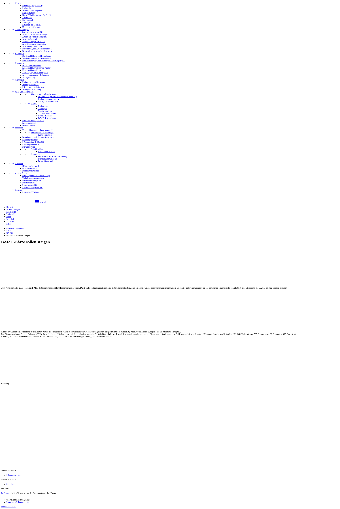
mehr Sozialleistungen (24, 92)
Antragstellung (28, 77)
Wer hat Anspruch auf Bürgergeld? (37, 58)
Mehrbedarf (27, 8)
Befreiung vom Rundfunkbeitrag (36, 175)
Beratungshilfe (28, 183)
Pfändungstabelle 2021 (31, 144)
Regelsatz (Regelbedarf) (32, 6)
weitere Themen (22, 173)
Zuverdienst (27, 17)
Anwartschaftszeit (29, 39)
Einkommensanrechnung (48, 99)
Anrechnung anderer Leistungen (35, 75)
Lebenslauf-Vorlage (30, 192)
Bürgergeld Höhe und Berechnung (36, 56)
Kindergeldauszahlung (31, 70)
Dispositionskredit (45, 161)
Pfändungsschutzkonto (47, 159)
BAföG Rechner (45, 116)
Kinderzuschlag (28, 123)
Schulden (19, 128)
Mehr (8, 216)
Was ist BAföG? (45, 111)
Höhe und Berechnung (31, 65)
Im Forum (5, 493)
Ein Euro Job (27, 20)
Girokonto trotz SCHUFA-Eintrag (52, 156)
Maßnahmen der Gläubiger (42, 132)
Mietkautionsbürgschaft (32, 180)
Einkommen (43, 106)
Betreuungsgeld (28, 125)
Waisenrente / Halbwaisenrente (44, 94)
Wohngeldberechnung (31, 89)
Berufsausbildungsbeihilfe (33, 120)
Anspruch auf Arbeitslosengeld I (35, 34)
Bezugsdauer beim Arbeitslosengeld (37, 51)
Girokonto (35, 154)
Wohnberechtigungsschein (33, 178)
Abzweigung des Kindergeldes (35, 73)
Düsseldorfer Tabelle (31, 166)
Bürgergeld (19, 53)
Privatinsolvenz (28, 147)
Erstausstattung (28, 13)
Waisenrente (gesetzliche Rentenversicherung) (57, 96)
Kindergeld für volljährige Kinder (36, 68)
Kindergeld (19, 63)
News (8, 224)
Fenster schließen (8, 507)
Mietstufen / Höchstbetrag (33, 87)
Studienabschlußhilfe (47, 113)
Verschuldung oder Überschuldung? (37, 130)
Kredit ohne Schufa (46, 151)
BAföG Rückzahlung (47, 118)
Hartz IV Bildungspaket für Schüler (37, 15)
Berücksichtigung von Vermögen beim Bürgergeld (43, 61)
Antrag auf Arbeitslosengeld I (34, 37)
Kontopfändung (45, 135)
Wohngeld (19, 80)
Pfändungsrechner (29, 140)
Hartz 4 (18, 3)
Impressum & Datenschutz (17, 502)
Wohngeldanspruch (30, 84)
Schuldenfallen (37, 149)
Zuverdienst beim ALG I (32, 32)
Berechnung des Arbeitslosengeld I (37, 49)
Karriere (18, 190)
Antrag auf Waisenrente (48, 101)
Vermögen (26, 22)
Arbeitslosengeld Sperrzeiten (34, 44)
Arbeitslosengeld (22, 29)
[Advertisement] (80, 266)
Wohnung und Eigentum (32, 10)
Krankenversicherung (31, 27)
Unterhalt (19, 163)
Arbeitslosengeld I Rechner (33, 41)
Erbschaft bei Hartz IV (31, 25)
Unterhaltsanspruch (30, 168)
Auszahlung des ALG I (32, 46)
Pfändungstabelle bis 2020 (33, 142)
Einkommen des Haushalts (33, 82)
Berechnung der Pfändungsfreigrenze (38, 137)
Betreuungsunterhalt (30, 171)
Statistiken (10, 484)
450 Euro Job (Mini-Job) (32, 187)
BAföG (34, 104)
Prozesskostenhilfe (30, 185)
